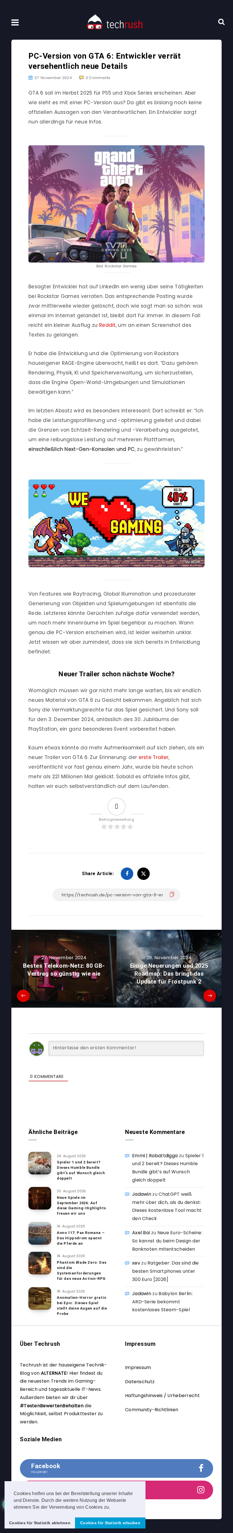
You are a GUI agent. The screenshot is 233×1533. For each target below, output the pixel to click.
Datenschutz (140, 1381)
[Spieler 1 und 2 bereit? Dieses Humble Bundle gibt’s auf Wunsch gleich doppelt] (39, 1163)
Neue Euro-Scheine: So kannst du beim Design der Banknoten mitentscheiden (167, 1240)
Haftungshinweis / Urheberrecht (162, 1395)
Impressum (138, 1367)
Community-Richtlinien (151, 1409)
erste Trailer (154, 757)
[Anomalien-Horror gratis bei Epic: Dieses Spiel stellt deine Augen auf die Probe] (39, 1298)
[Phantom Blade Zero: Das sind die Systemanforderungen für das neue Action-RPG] (39, 1263)
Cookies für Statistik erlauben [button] (110, 1523)
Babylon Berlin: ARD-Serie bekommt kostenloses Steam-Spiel (162, 1301)
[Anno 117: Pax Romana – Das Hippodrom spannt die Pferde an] (39, 1233)
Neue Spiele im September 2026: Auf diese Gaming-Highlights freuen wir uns (81, 1205)
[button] (112, 1507)
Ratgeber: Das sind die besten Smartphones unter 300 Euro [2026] (165, 1271)
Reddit (107, 325)
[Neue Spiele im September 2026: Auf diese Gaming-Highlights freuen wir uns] (39, 1198)
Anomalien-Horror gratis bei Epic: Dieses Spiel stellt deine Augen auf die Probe (82, 1305)
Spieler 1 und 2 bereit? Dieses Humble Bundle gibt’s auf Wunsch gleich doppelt (81, 1170)
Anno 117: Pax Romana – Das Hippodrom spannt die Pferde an (81, 1238)
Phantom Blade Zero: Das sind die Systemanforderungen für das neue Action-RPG (82, 1270)
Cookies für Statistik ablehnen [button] (39, 1523)
